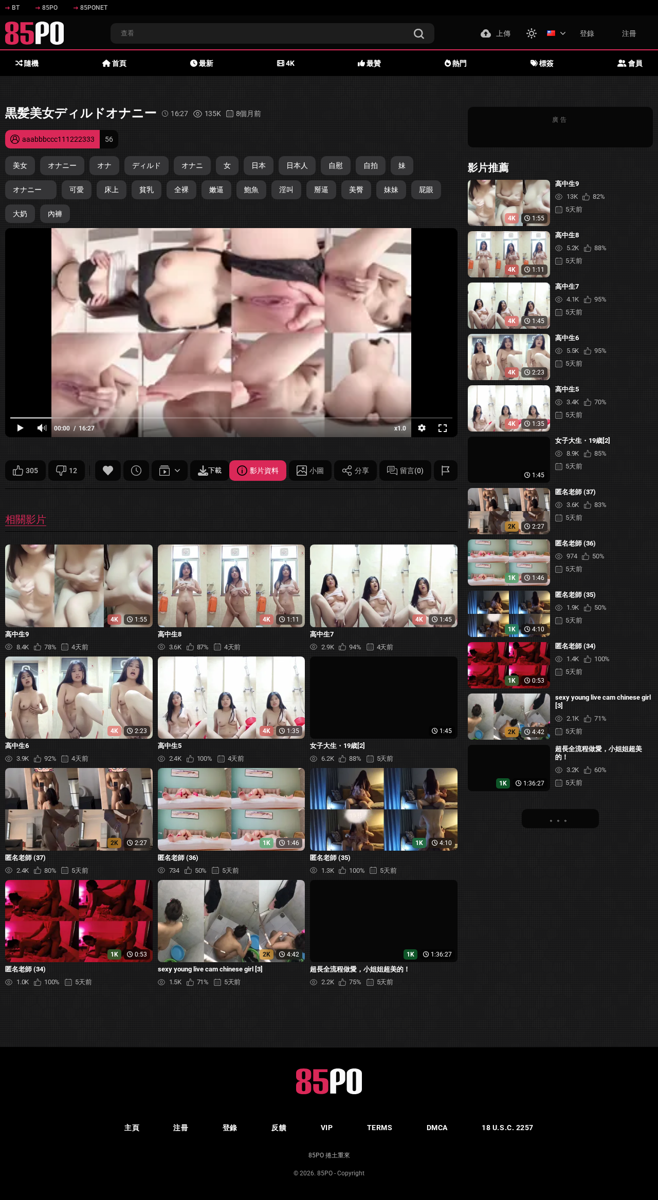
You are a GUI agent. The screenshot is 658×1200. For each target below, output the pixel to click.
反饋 (278, 1127)
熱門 (459, 63)
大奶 (20, 214)
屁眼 (426, 189)
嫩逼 (216, 189)
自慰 (335, 165)
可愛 (76, 189)
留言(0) (412, 470)
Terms (380, 1127)
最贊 (373, 63)
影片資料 (264, 470)
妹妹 (391, 189)
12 (73, 470)
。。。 (560, 818)
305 (32, 470)
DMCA (437, 1127)
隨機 (31, 63)
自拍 (370, 165)
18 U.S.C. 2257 (508, 1127)
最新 (205, 63)
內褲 (55, 214)
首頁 (118, 63)
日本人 (297, 165)
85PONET (93, 7)
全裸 (181, 189)
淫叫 (286, 189)
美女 (20, 165)
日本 (258, 165)
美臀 (356, 189)
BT (16, 7)
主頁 (131, 1127)
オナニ (192, 165)
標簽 (546, 63)
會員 (635, 63)
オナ (104, 165)
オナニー (62, 165)
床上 (111, 189)
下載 (215, 470)
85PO (50, 7)
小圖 (316, 470)
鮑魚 (251, 189)
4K (289, 63)
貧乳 (146, 189)
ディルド (146, 165)
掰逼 (321, 189)
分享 (362, 470)
